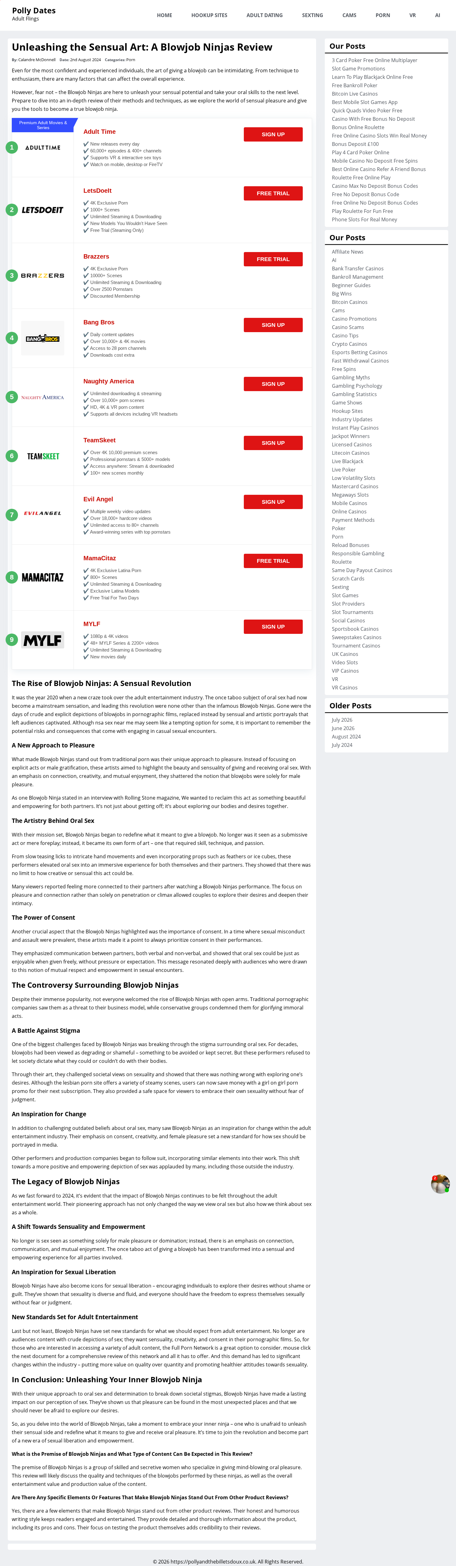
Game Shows (347, 402)
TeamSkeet (99, 440)
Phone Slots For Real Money (364, 219)
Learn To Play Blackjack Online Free (372, 77)
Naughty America (108, 381)
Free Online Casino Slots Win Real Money (379, 135)
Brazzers (96, 256)
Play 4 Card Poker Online (360, 152)
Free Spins (344, 369)
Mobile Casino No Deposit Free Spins (375, 160)
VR (412, 15)
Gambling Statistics (354, 394)
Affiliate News (348, 251)
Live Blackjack (347, 461)
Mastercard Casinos (355, 486)
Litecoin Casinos (351, 452)
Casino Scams (348, 327)
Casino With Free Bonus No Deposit (373, 118)
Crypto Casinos (349, 344)
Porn (383, 15)
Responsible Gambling (358, 553)
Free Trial (273, 193)
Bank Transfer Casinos (358, 268)
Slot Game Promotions (358, 68)
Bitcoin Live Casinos (355, 93)
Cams (349, 15)
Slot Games (345, 595)
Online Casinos (349, 511)
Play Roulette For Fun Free (362, 211)
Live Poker (344, 469)
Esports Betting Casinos (359, 352)
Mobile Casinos (349, 503)
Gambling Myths (351, 377)
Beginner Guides (351, 285)
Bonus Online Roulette (358, 127)
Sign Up (273, 134)
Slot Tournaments (352, 612)
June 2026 (343, 728)
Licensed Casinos (352, 444)
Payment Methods (353, 520)
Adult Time (99, 131)
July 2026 (342, 719)
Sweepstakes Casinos (357, 637)
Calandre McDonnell (37, 59)
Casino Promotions (354, 318)
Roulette (342, 561)
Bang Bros (98, 322)
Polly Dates (34, 10)
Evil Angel (98, 499)
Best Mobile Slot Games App (365, 102)
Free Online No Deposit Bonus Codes (375, 202)
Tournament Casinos (356, 645)
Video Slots (345, 662)
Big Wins (342, 293)
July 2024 (342, 745)
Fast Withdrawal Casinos (360, 360)
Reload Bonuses (350, 545)
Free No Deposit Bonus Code (365, 194)
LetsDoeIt (97, 190)
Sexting (312, 15)
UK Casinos (345, 654)
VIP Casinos (345, 670)
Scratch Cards (348, 578)
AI (437, 15)
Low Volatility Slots (353, 478)
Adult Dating (265, 15)
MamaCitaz (99, 558)
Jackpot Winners (351, 436)
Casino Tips (345, 335)
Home (164, 15)
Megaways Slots (350, 494)
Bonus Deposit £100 (355, 144)
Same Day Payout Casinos (362, 570)
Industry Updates (352, 419)
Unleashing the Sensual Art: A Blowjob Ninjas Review (142, 46)
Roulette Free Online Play (361, 177)
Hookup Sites (209, 15)
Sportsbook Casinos (355, 628)
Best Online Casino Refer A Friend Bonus (379, 169)
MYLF (91, 624)
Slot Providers (348, 603)
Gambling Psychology (357, 385)
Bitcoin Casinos (350, 302)
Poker (339, 528)
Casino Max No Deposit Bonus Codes (375, 186)
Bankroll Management (357, 276)
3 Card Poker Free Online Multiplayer (375, 60)
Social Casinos (348, 620)
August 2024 (346, 736)
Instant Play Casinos (355, 427)
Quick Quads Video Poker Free (367, 110)
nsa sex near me (114, 722)
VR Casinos (345, 687)
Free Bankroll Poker (355, 85)
